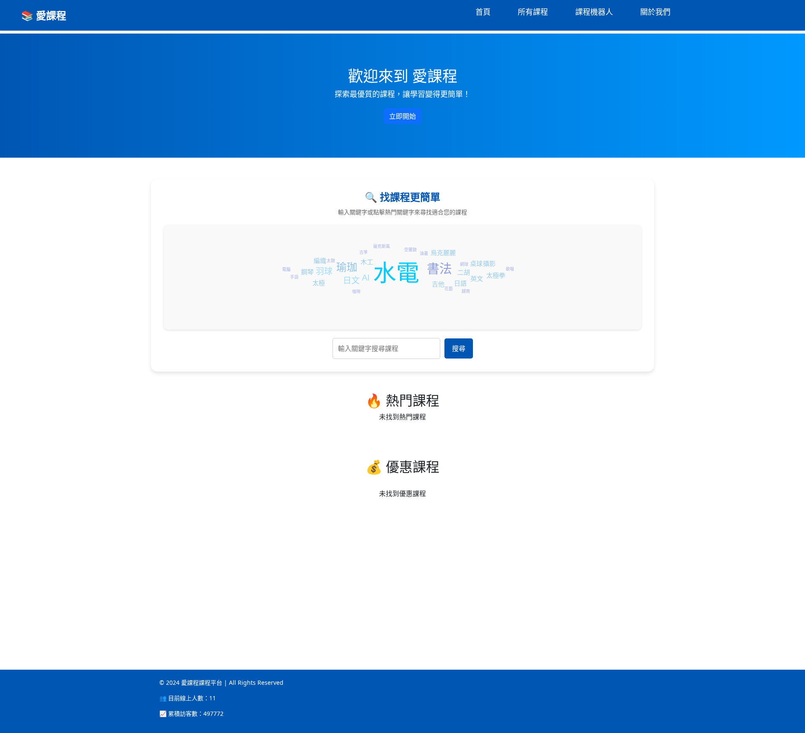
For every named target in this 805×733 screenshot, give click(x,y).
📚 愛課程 (43, 15)
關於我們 (655, 12)
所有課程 (533, 12)
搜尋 (458, 348)
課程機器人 (594, 12)
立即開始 (402, 116)
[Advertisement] (251, 574)
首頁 (483, 12)
